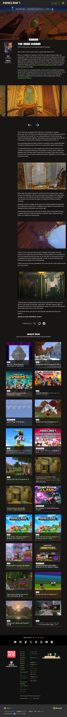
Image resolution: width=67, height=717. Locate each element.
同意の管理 (36, 698)
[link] (15, 642)
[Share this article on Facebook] (44, 323)
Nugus (29, 78)
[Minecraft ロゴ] (11, 3)
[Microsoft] (57, 708)
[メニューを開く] (63, 3)
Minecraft (22, 653)
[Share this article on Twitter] (34, 323)
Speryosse (21, 78)
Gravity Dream (48, 65)
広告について (41, 711)
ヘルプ (31, 666)
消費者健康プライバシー (21, 711)
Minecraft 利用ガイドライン (26, 698)
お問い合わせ (33, 674)
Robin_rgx (36, 65)
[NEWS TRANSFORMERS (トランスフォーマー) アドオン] (48, 378)
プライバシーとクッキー (9, 711)
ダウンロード (33, 672)
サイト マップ (33, 670)
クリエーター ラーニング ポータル (23, 678)
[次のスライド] (37, 125)
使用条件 (31, 711)
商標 (35, 711)
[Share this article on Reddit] (39, 323)
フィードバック (33, 668)
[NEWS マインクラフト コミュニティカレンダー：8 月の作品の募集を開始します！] (48, 608)
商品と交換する (33, 680)
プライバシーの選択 (20, 713)
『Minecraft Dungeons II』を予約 (38, 9)
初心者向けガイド (34, 664)
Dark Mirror (24, 67)
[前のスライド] (29, 125)
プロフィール (33, 678)
